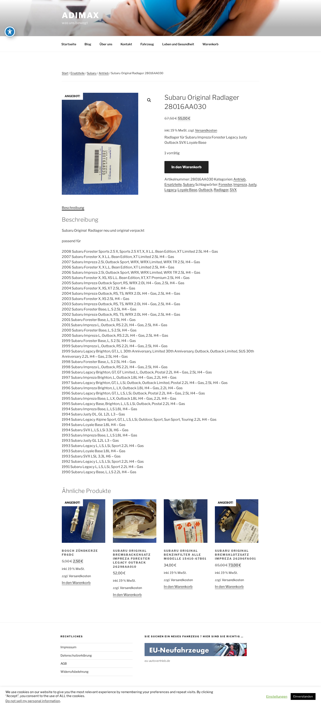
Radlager (221, 190)
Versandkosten (206, 130)
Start (65, 73)
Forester (225, 184)
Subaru (92, 73)
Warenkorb (210, 44)
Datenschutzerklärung (76, 655)
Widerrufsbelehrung (74, 671)
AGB (63, 663)
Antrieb (104, 73)
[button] (149, 100)
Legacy (170, 190)
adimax (81, 15)
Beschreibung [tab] (73, 208)
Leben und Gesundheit (178, 44)
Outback (205, 190)
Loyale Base (187, 190)
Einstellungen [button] (276, 697)
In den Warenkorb (186, 167)
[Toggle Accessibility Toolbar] (10, 31)
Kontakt (126, 44)
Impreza (240, 184)
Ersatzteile (78, 73)
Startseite (68, 44)
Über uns (106, 44)
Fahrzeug (147, 44)
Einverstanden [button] (303, 696)
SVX (233, 190)
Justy (252, 184)
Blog (88, 44)
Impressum (68, 647)
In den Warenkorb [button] (76, 583)
